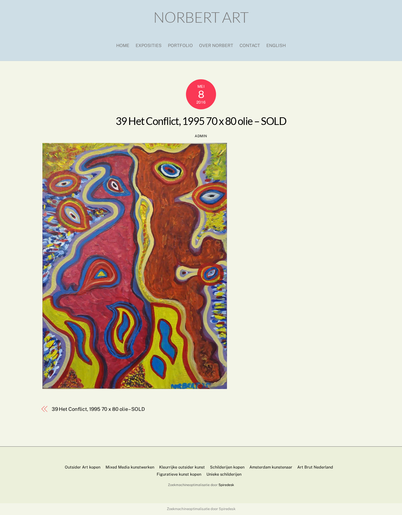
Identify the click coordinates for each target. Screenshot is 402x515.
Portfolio (180, 45)
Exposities (149, 45)
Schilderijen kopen (227, 467)
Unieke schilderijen (223, 474)
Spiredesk (226, 485)
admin (201, 136)
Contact (250, 45)
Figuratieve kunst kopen (179, 474)
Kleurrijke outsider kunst (182, 467)
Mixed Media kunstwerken (130, 467)
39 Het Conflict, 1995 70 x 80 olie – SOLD (201, 121)
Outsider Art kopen (82, 467)
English (276, 45)
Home (122, 45)
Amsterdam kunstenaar (270, 467)
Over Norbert (216, 45)
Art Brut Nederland (315, 467)
